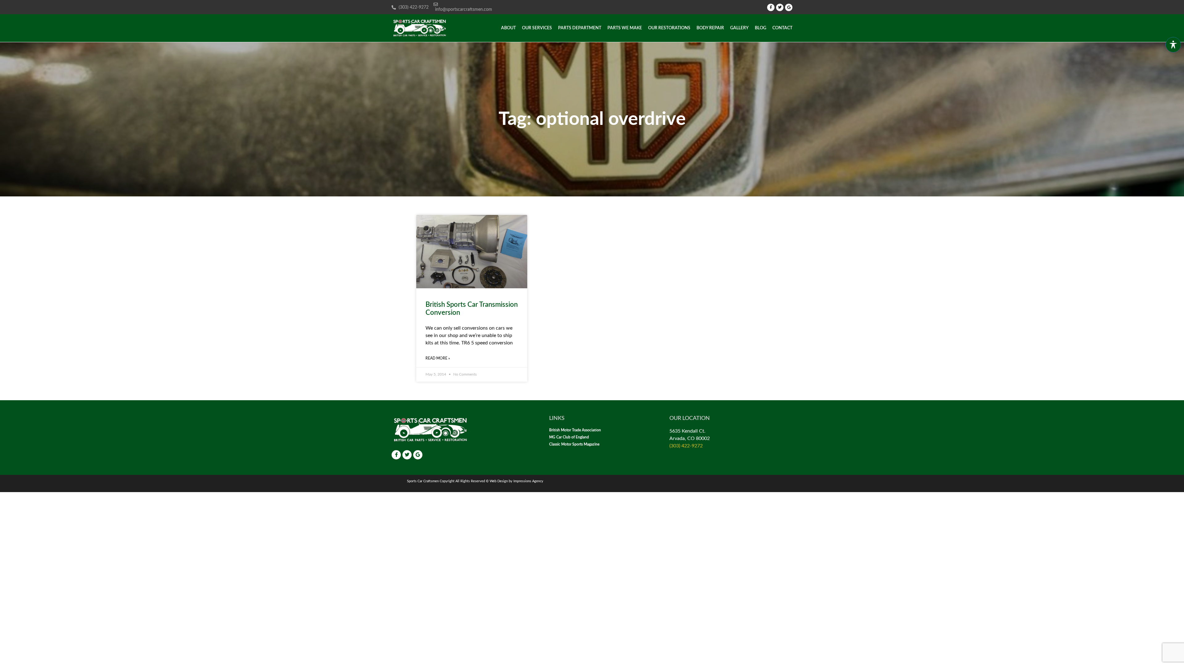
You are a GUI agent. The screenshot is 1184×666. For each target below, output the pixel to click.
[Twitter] (779, 7)
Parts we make (624, 28)
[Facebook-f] (771, 7)
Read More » (438, 358)
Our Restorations (669, 28)
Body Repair (710, 28)
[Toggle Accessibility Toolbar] (1173, 44)
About (508, 28)
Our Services (537, 28)
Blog (760, 28)
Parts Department (579, 28)
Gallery (739, 28)
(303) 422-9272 (686, 445)
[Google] (788, 7)
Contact (782, 28)
